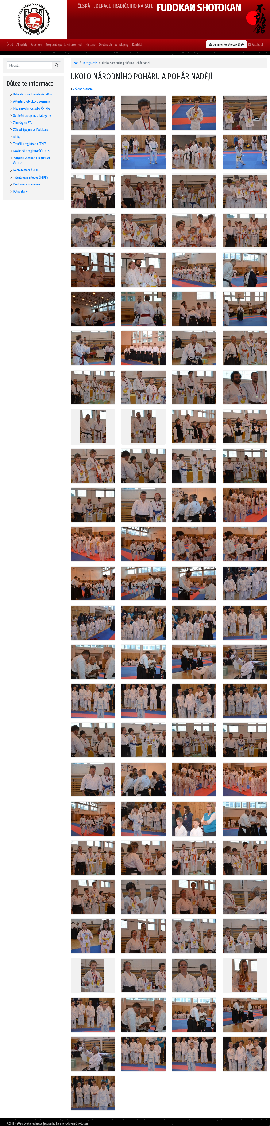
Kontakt (137, 45)
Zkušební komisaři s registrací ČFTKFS (31, 160)
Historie (91, 45)
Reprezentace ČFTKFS (26, 170)
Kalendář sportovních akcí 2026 (32, 94)
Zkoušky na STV (22, 123)
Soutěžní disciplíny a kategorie (32, 116)
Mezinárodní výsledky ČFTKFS (31, 108)
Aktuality (21, 45)
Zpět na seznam (83, 89)
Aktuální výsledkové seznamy (31, 101)
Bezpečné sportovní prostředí (63, 45)
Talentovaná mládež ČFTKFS (30, 177)
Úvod (10, 45)
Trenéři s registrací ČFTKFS (29, 144)
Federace (36, 45)
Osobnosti (105, 45)
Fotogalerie (20, 191)
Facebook (257, 45)
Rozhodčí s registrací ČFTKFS (31, 151)
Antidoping (122, 45)
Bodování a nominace (26, 184)
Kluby (16, 137)
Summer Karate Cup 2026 (228, 44)
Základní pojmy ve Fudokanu (30, 130)
